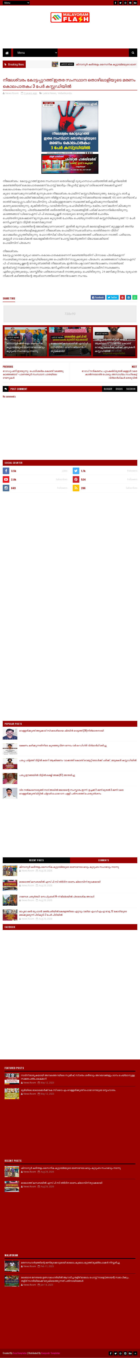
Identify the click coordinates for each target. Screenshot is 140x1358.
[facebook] (116, 3)
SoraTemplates (20, 1353)
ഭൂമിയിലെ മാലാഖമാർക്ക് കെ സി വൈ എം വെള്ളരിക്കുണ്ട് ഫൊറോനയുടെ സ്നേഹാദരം (68, 1090)
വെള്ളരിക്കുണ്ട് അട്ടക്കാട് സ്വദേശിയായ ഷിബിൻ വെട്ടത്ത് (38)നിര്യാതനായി (61, 730)
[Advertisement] (70, 36)
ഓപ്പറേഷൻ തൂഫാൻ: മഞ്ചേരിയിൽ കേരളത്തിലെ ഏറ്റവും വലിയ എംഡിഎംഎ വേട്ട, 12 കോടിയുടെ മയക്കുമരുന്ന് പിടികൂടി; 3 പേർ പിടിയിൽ (73, 913)
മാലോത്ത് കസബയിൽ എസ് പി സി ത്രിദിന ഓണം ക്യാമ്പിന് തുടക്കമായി (69, 347)
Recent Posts (36, 860)
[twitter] (120, 3)
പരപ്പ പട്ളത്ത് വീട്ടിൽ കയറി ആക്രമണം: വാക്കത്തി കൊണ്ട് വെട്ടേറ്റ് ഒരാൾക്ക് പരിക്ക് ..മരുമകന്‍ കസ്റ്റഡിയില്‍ (115, 345)
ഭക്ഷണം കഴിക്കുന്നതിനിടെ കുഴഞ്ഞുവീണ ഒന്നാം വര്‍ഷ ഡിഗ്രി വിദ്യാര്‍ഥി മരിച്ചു (63, 745)
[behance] (135, 3)
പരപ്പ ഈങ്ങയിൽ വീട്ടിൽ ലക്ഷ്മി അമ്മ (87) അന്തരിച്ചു (47, 775)
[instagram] (130, 3)
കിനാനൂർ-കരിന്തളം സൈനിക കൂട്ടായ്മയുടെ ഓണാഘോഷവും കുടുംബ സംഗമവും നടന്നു (25, 347)
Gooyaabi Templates (50, 1353)
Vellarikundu (65, 93)
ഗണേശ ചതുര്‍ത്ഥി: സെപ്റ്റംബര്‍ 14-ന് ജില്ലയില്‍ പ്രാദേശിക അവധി (56, 896)
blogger (108, 388)
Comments (103, 860)
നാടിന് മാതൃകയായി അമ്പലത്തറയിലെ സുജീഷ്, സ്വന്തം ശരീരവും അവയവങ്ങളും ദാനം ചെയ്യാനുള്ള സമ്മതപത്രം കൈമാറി (78, 1077)
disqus (119, 388)
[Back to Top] (135, 1353)
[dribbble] (125, 3)
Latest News (52, 64)
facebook (130, 388)
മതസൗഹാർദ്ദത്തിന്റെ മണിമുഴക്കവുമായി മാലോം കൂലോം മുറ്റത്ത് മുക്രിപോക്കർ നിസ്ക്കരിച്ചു (70, 1262)
